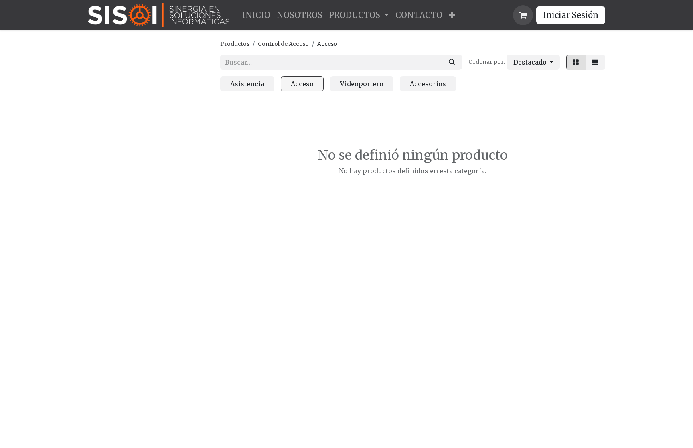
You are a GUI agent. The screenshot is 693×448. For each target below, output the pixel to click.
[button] (533, 62)
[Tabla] (576, 62)
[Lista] (595, 62)
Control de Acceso (283, 43)
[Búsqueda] (452, 62)
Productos (234, 43)
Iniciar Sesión (570, 15)
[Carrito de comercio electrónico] (523, 15)
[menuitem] (256, 15)
